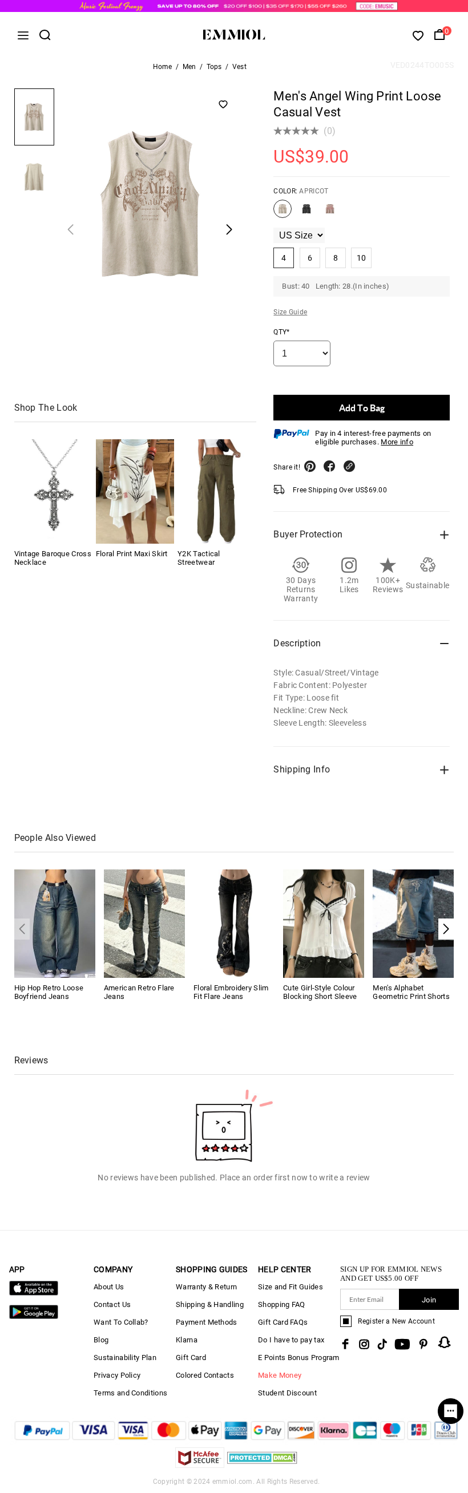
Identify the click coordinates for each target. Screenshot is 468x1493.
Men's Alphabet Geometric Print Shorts (411, 992)
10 (361, 257)
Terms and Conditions (130, 1393)
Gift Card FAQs (283, 1322)
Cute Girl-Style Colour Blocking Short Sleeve (320, 992)
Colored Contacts (205, 1375)
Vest (239, 67)
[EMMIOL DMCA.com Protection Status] (262, 1464)
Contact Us (112, 1304)
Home (162, 67)
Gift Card (191, 1357)
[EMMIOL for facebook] (345, 1344)
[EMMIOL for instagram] (364, 1344)
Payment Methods (206, 1322)
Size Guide (290, 312)
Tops (214, 67)
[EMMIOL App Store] (33, 1293)
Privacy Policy (117, 1375)
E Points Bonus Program (299, 1357)
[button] (446, 929)
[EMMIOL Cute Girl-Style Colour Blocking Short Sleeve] (323, 922)
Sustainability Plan (125, 1357)
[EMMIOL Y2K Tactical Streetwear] (216, 491)
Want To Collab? (121, 1322)
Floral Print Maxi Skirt (132, 553)
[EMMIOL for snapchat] (444, 1342)
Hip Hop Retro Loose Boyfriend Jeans (49, 992)
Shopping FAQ (281, 1304)
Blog (101, 1340)
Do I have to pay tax (291, 1340)
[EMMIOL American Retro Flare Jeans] (144, 922)
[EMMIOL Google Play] (33, 1316)
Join (429, 1300)
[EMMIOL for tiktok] (382, 1344)
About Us (109, 1286)
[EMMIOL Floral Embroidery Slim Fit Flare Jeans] (234, 922)
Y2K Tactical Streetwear (198, 558)
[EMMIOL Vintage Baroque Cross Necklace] (53, 491)
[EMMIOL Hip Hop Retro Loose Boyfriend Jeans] (54, 922)
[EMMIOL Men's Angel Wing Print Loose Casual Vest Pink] (329, 213)
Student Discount (287, 1393)
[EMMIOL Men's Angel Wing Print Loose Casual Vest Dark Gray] (306, 213)
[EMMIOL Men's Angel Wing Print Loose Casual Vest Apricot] (282, 213)
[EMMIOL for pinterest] (423, 1344)
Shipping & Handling (210, 1304)
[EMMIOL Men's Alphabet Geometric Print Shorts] (413, 922)
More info (397, 442)
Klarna (186, 1340)
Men (189, 67)
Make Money (279, 1375)
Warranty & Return (206, 1286)
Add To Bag (362, 407)
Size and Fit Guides (290, 1286)
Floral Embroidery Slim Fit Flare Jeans (231, 992)
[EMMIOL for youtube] (402, 1344)
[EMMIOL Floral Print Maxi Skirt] (135, 491)
